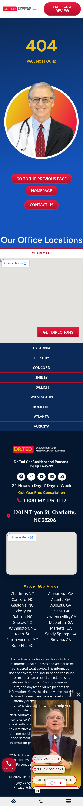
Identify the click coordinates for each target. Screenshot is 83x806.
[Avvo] (62, 477)
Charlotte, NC (22, 593)
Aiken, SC (22, 634)
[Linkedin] (52, 477)
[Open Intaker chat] (37, 791)
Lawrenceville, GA (60, 616)
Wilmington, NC (22, 628)
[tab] (41, 253)
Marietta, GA (61, 628)
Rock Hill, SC (22, 645)
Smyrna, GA (61, 639)
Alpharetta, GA (60, 593)
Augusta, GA (60, 605)
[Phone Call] (41, 802)
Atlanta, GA (60, 599)
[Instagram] (31, 477)
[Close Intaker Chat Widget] (79, 694)
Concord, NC (22, 599)
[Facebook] (21, 477)
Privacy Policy (23, 787)
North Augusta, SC (22, 639)
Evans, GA (60, 611)
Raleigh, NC (22, 616)
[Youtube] (41, 477)
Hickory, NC (22, 611)
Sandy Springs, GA (60, 634)
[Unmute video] (56, 737)
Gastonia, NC (22, 605)
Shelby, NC (22, 622)
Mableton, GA (61, 622)
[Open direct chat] (72, 694)
